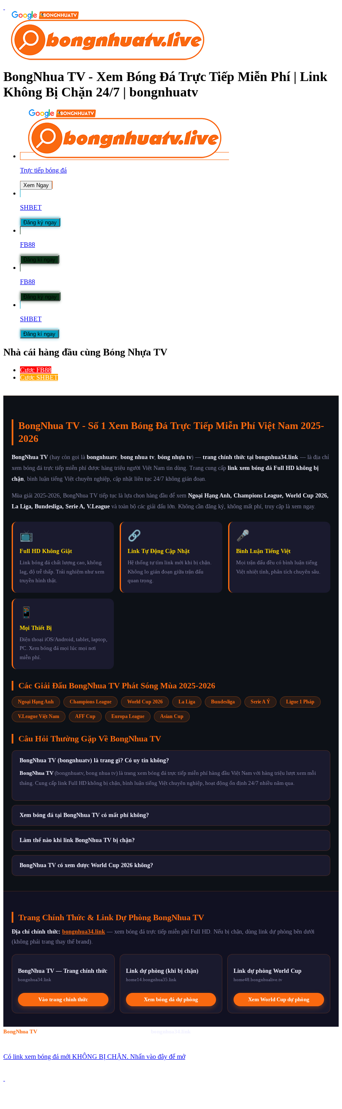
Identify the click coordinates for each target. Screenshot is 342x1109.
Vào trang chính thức (63, 999)
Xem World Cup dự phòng (278, 999)
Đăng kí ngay (39, 259)
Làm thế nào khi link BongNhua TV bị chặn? (77, 840)
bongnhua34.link (83, 932)
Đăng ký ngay (40, 222)
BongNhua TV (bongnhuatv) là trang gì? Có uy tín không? (94, 760)
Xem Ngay (36, 185)
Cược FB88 (35, 369)
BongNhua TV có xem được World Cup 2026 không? (86, 865)
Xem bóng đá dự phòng (171, 999)
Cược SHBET (39, 377)
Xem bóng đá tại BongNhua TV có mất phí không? (84, 815)
